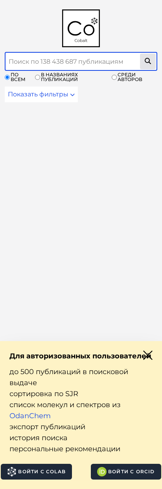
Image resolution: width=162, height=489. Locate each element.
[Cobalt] (81, 28)
